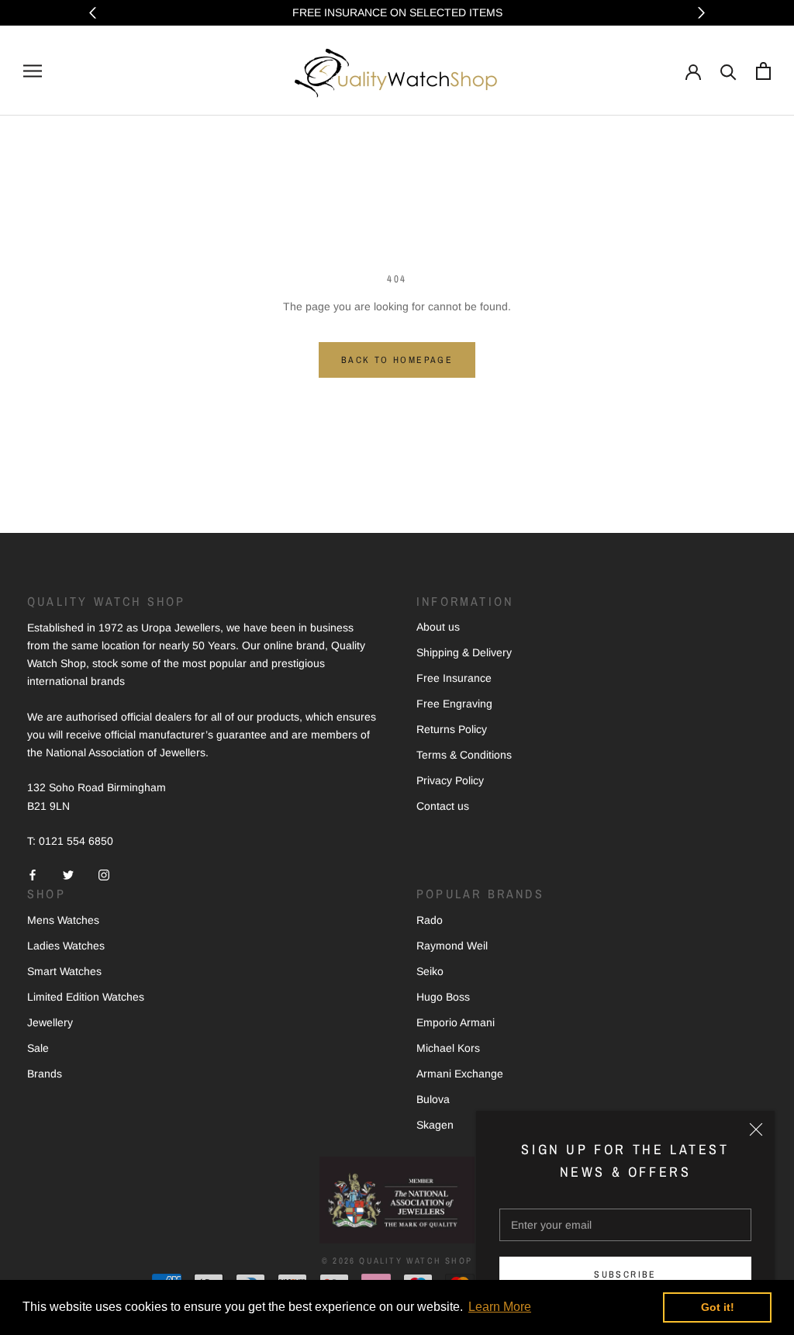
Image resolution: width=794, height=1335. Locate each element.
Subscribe (625, 1274)
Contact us (442, 806)
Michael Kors (448, 1048)
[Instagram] (103, 875)
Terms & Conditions (464, 755)
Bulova (433, 1099)
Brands (44, 1073)
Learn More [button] (499, 1306)
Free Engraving (454, 703)
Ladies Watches (66, 945)
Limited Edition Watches (85, 997)
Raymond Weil (452, 945)
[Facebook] (32, 875)
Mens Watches (63, 920)
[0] (763, 71)
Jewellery (50, 1022)
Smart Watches (64, 971)
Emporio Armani (455, 1022)
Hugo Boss (443, 997)
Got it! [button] (717, 1307)
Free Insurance (454, 678)
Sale (38, 1048)
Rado (429, 920)
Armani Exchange (459, 1073)
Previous (92, 13)
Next (701, 13)
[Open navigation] (32, 71)
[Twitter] (68, 875)
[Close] (756, 1129)
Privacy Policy (450, 780)
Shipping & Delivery (464, 652)
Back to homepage (397, 360)
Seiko (430, 971)
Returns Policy (451, 729)
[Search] (728, 71)
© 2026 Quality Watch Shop (397, 1260)
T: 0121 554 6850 (70, 841)
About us (438, 627)
